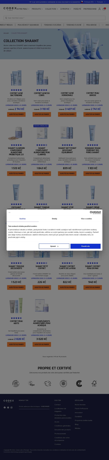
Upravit (53, 246)
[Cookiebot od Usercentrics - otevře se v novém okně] (91, 212)
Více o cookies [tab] (86, 219)
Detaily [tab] (54, 219)
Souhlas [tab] (22, 219)
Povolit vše (85, 246)
